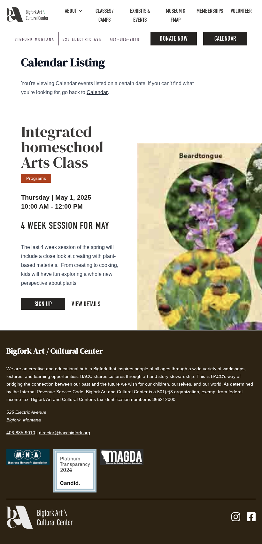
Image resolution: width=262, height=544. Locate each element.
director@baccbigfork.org (64, 432)
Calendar (225, 39)
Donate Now (174, 39)
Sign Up (43, 305)
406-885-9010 (125, 40)
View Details (86, 305)
